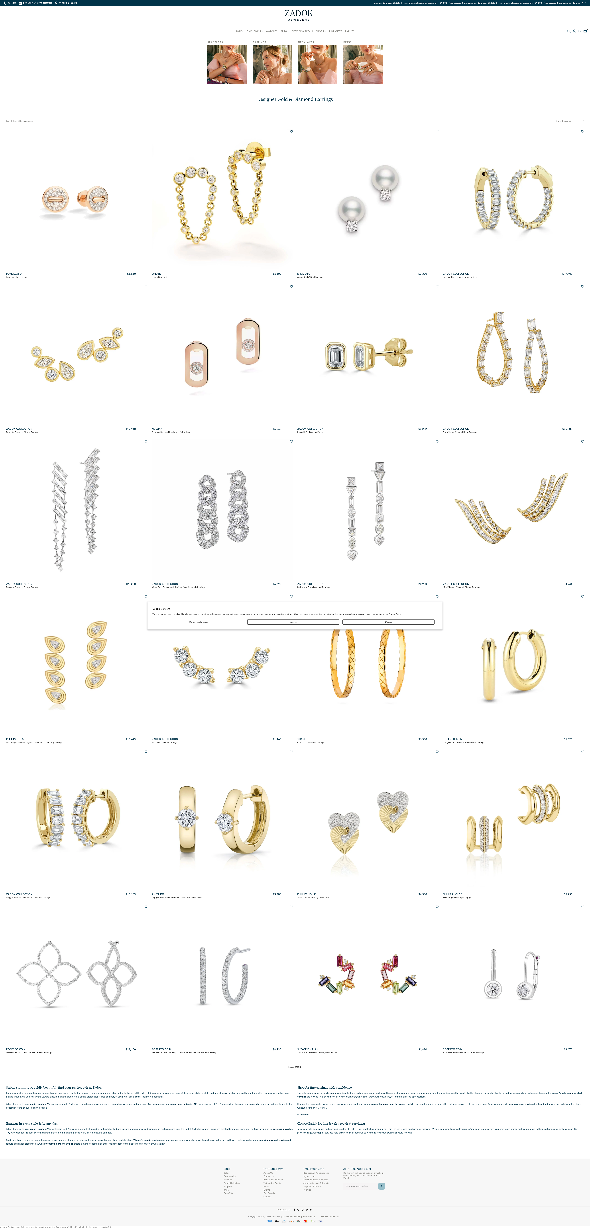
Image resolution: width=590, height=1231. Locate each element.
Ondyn (156, 274)
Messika (157, 429)
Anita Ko (158, 894)
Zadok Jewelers (299, 16)
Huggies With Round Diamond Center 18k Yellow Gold (177, 898)
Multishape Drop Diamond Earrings (313, 587)
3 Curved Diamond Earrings (164, 743)
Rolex (226, 1173)
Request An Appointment (316, 1173)
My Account (309, 1176)
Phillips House (15, 739)
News (266, 1186)
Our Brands (269, 1193)
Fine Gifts (228, 1193)
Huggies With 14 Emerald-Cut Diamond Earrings (28, 898)
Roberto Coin (452, 739)
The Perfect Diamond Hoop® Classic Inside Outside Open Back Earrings (184, 1053)
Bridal (226, 1190)
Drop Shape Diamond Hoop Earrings (460, 432)
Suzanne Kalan (308, 1049)
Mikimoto (304, 274)
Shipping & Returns (313, 1186)
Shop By (228, 1186)
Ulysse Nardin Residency (374, 3)
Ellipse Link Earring (160, 277)
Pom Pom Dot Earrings (16, 277)
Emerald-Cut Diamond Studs (310, 432)
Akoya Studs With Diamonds (310, 277)
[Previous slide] (583, 3)
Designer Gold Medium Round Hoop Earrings (463, 743)
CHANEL (302, 739)
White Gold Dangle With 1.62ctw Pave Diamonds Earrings (178, 587)
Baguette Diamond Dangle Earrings (22, 587)
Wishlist (307, 1190)
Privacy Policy (395, 614)
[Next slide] (585, 3)
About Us (268, 1173)
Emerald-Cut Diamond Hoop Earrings (460, 277)
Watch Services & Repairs (315, 1180)
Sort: (558, 121)
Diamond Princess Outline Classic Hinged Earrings (29, 1053)
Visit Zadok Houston (273, 1180)
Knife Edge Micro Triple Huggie (457, 898)
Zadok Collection (456, 274)
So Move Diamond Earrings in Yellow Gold (171, 432)
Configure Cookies (291, 1217)
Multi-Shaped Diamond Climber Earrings (461, 587)
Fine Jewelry (230, 1176)
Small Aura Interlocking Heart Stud (313, 898)
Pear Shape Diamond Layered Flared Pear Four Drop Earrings (34, 743)
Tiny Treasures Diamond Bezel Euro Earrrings (463, 1053)
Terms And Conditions (329, 1217)
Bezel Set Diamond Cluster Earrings (22, 432)
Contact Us (269, 1176)
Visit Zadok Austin (272, 1183)
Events (267, 1190)
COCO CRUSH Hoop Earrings (310, 743)
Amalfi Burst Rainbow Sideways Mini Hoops (317, 1053)
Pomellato (14, 274)
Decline (388, 622)
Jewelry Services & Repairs (316, 1183)
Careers (267, 1197)
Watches (228, 1180)
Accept (293, 622)
